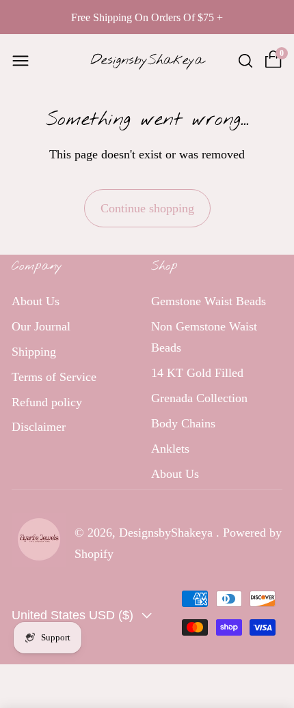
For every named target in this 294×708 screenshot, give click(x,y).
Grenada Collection (199, 398)
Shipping (34, 351)
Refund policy (47, 402)
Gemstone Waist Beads (208, 301)
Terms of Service (54, 377)
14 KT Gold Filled (197, 373)
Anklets (170, 448)
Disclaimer (39, 427)
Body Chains (183, 423)
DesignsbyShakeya (167, 532)
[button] (20, 60)
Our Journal (41, 326)
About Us (35, 301)
